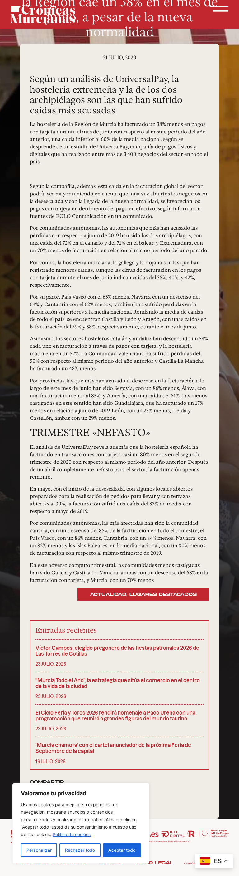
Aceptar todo (121, 850)
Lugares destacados (163, 594)
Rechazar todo (80, 850)
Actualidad (108, 594)
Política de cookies (72, 834)
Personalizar (39, 850)
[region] (80, 823)
